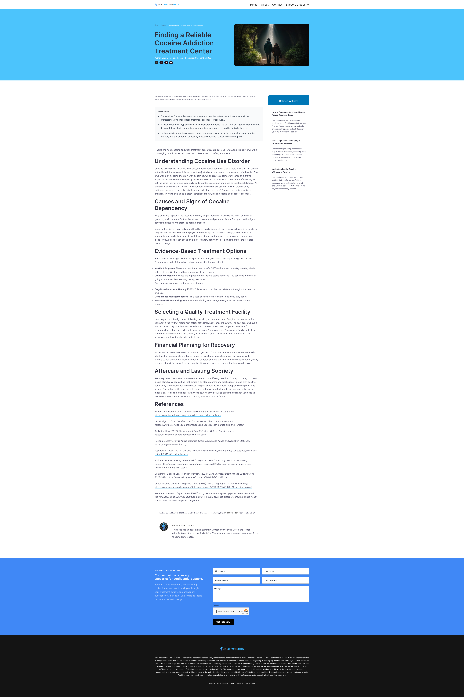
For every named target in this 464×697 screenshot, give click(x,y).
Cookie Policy (250, 683)
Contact (277, 4)
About (265, 4)
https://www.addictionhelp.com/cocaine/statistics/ (180, 434)
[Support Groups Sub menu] (308, 4)
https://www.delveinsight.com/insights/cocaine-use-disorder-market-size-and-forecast (199, 425)
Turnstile (216, 605)
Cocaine (163, 25)
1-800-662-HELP (231, 513)
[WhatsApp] (166, 62)
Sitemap (212, 683)
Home (253, 4)
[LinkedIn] (161, 62)
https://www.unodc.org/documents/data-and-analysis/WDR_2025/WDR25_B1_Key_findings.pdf (203, 487)
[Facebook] (156, 62)
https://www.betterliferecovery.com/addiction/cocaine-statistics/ (188, 415)
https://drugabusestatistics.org (170, 444)
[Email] (171, 62)
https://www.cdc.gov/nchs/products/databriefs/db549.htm (198, 477)
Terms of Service (236, 683)
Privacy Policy (222, 683)
